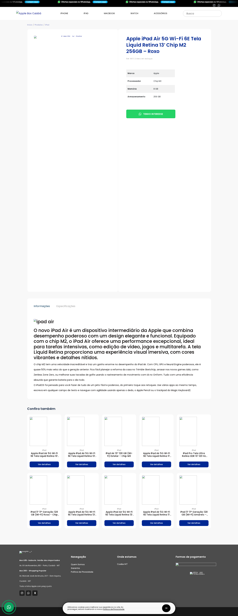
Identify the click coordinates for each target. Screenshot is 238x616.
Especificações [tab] (65, 306)
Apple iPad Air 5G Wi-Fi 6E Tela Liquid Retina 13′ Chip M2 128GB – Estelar (44, 456)
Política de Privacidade (82, 571)
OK (166, 608)
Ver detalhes (44, 464)
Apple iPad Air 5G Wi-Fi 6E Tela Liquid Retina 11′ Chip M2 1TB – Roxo (156, 456)
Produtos (39, 25)
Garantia (75, 568)
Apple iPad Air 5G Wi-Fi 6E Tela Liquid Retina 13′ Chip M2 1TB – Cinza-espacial (119, 516)
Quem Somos (78, 564)
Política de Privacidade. (114, 609)
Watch (134, 13)
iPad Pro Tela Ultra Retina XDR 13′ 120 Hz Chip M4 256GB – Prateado (194, 457)
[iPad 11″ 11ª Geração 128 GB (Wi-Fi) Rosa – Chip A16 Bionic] (44, 490)
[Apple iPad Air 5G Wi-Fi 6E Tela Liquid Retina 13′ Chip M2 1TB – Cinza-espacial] (119, 490)
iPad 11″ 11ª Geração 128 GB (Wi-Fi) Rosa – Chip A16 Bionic (44, 514)
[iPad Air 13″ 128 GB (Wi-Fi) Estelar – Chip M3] (119, 431)
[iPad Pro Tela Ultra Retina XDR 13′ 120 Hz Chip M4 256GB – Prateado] (194, 431)
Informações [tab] (42, 306)
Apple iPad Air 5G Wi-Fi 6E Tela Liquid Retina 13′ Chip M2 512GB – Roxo (81, 456)
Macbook (109, 13)
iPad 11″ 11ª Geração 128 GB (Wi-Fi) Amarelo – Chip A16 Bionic (194, 514)
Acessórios (160, 13)
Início (29, 25)
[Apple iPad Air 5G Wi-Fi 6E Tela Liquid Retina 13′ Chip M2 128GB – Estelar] (44, 431)
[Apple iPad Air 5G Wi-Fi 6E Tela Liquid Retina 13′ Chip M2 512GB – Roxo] (81, 431)
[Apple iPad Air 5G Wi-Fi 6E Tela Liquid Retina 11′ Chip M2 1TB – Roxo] (156, 431)
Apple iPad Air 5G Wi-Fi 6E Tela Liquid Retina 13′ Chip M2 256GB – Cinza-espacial (82, 516)
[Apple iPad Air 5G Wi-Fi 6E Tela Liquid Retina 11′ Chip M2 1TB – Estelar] (156, 490)
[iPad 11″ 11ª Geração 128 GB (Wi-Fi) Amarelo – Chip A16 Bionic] (194, 490)
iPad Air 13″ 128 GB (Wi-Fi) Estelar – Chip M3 (119, 455)
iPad (86, 13)
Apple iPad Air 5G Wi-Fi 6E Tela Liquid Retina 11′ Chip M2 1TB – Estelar (156, 514)
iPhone (64, 13)
